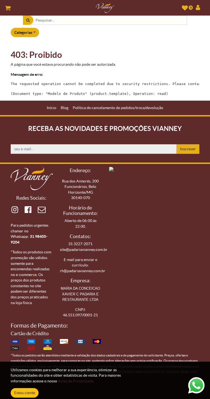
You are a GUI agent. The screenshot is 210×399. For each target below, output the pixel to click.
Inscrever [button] (188, 149)
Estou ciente (24, 393)
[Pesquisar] (28, 20)
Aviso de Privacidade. (76, 381)
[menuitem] (52, 108)
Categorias (23, 32)
